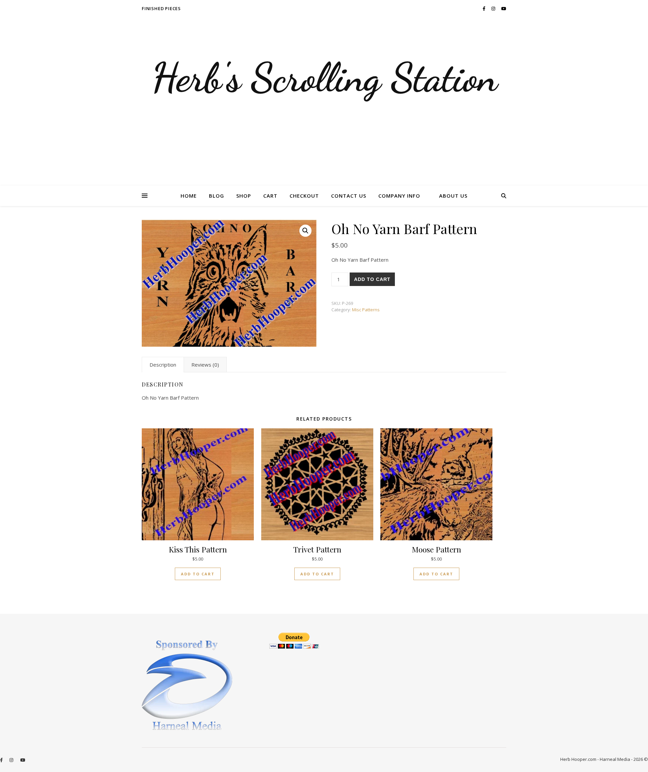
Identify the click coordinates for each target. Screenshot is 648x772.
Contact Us (348, 195)
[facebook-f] (484, 8)
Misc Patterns (366, 310)
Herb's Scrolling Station (324, 77)
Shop (243, 195)
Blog (216, 195)
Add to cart (372, 279)
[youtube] (503, 8)
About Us (453, 195)
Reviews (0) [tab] (205, 364)
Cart (270, 195)
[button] (305, 231)
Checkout (304, 195)
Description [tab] (163, 364)
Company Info (399, 195)
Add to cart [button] (198, 573)
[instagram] (493, 8)
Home (189, 195)
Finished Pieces (161, 8)
